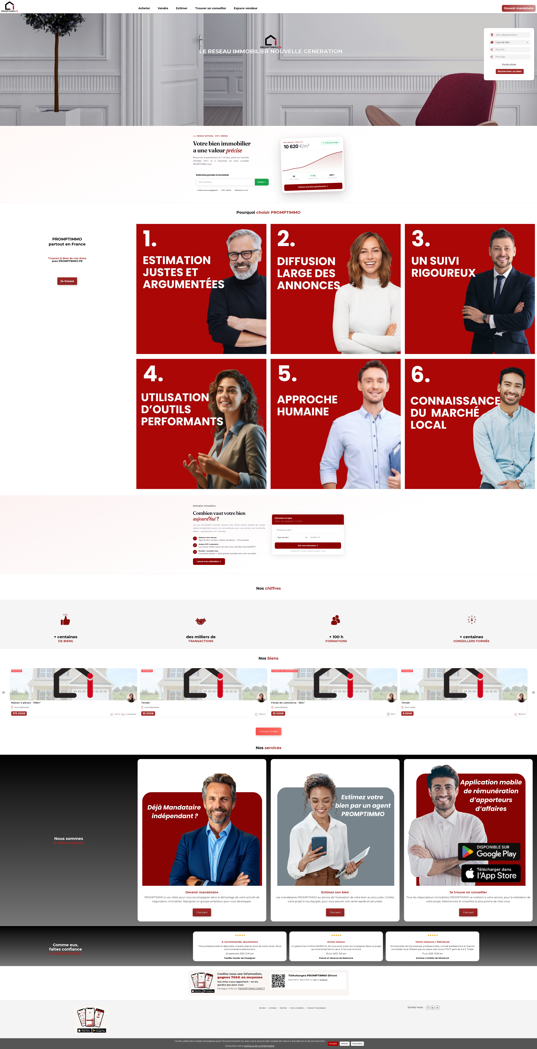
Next (533, 692)
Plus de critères (509, 64)
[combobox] (512, 35)
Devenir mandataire (519, 8)
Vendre (163, 8)
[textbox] (513, 35)
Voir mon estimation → (308, 545)
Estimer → (262, 182)
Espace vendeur (245, 8)
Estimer (181, 8)
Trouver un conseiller (210, 8)
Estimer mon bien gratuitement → (313, 186)
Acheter (144, 8)
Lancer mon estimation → (209, 561)
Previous (3, 692)
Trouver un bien (268, 731)
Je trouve (67, 281)
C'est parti (201, 912)
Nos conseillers (297, 1008)
